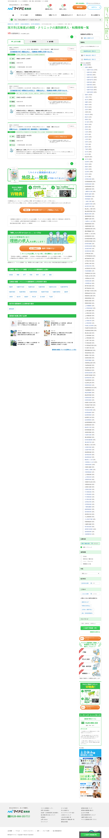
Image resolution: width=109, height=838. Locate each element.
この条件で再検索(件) (90, 835)
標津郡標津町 (88, 531)
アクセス (18, 830)
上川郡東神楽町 (89, 308)
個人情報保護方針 (57, 830)
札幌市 (11, 287)
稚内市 (86, 124)
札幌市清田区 (56, 292)
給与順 (51, 41)
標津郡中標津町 (89, 529)
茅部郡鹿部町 (88, 196)
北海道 (11, 274)
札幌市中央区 (20, 287)
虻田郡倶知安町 (89, 246)
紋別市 (86, 136)
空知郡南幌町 (88, 271)
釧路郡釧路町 (88, 509)
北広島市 (87, 171)
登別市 (86, 164)
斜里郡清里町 (88, 400)
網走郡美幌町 (88, 392)
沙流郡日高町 (88, 447)
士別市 (86, 139)
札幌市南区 (12, 292)
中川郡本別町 (88, 499)
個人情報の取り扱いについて (48, 815)
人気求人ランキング (66, 815)
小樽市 (11, 296)
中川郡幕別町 (88, 492)
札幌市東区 (42, 287)
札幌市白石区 (53, 287)
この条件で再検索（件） (90, 628)
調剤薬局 (11, 309)
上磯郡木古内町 (89, 191)
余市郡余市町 (88, 266)
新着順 (34, 41)
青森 (18, 274)
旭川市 (19, 296)
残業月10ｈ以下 (85, 602)
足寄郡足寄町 (88, 501)
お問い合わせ (44, 819)
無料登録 (79, 7)
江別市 (86, 132)
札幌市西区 (22, 292)
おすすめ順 (17, 41)
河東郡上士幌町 (89, 469)
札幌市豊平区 (64, 287)
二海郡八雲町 (88, 201)
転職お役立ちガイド (67, 15)
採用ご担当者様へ (80, 3)
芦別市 (86, 129)
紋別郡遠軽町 (88, 412)
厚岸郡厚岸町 (88, 511)
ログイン (94, 7)
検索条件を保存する (95, 632)
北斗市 (86, 176)
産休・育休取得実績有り (87, 613)
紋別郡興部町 (88, 420)
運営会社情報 (64, 821)
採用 (38, 830)
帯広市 (34, 296)
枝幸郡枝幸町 (88, 377)
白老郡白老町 (88, 434)
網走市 (86, 117)
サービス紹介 (24, 15)
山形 (44, 274)
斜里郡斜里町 (88, 397)
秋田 (37, 274)
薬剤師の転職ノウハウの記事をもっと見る (64, 349)
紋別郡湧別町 (88, 415)
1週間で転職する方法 (86, 817)
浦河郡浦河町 (88, 454)
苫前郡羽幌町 (88, 360)
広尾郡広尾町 (88, 489)
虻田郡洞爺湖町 (89, 439)
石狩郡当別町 (88, 179)
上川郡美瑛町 (88, 323)
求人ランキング (81, 15)
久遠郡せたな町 (89, 221)
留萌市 (86, 119)
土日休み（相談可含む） (87, 609)
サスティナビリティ (28, 830)
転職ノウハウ (53, 15)
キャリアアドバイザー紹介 (67, 812)
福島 (50, 274)
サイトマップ (44, 821)
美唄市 (86, 127)
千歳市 (51, 296)
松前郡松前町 (88, 184)
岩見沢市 (87, 114)
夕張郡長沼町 (88, 281)
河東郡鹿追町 (88, 472)
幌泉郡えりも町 (89, 459)
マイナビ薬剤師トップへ (47, 808)
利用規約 (43, 817)
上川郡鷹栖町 (88, 305)
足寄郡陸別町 (88, 504)
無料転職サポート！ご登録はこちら (41, 210)
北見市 (86, 109)
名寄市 (86, 141)
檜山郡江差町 (88, 206)
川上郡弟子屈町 (89, 519)
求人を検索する (95, 15)
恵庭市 (86, 166)
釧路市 (26, 296)
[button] (71, 48)
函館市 (66, 292)
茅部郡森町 (87, 199)
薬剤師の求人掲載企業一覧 (67, 819)
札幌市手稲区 (45, 292)
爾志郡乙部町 (88, 213)
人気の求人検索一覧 (66, 817)
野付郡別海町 (88, 526)
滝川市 (86, 151)
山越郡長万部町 (89, 204)
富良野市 (87, 161)
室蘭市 (86, 102)
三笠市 (86, 144)
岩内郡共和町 (88, 248)
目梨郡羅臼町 (88, 534)
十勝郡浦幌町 (88, 506)
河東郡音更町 (88, 464)
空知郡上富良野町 (89, 325)
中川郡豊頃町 (88, 497)
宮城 (31, 274)
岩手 (24, 274)
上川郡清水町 (88, 477)
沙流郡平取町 (88, 449)
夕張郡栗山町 (88, 283)
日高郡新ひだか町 (89, 462)
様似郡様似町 (88, 457)
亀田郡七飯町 (88, 194)
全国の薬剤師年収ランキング (88, 815)
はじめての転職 (85, 812)
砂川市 (86, 154)
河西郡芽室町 (88, 479)
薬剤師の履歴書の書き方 (87, 810)
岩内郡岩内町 (88, 251)
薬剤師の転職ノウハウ (86, 808)
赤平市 (86, 134)
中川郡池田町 (88, 494)
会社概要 (10, 830)
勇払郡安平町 (88, 442)
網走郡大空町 (88, 427)
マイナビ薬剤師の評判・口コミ (89, 819)
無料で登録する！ (43, 248)
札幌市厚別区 (33, 292)
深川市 (86, 159)
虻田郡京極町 (88, 243)
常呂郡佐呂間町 (89, 410)
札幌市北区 (31, 287)
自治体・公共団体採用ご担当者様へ (50, 812)
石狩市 (86, 174)
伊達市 (86, 169)
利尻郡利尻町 (88, 385)
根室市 (86, 146)
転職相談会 (38, 15)
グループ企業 (46, 830)
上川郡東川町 (88, 320)
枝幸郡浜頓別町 (89, 372)
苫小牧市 (42, 296)
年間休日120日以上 (86, 605)
